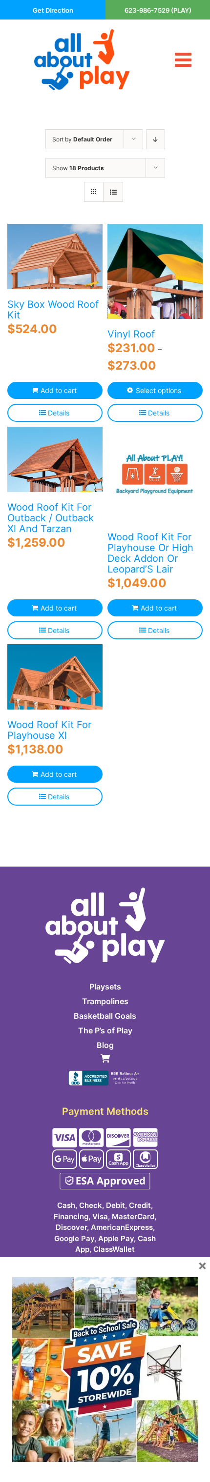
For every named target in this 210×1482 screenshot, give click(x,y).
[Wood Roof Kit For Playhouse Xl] (55, 677)
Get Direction (53, 10)
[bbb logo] (105, 1074)
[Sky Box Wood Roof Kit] (55, 256)
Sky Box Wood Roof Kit (53, 309)
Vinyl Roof (131, 334)
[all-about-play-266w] (81, 33)
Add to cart (59, 390)
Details (58, 413)
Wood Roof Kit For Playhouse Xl (49, 730)
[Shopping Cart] (105, 1060)
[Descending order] (155, 139)
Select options (158, 390)
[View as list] (113, 191)
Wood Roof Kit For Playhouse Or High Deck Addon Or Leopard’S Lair (150, 553)
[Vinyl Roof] (155, 271)
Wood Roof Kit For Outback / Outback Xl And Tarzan (50, 517)
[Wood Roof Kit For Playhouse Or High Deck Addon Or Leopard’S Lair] (155, 474)
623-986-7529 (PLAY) (158, 10)
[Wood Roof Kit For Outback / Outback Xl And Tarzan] (55, 459)
